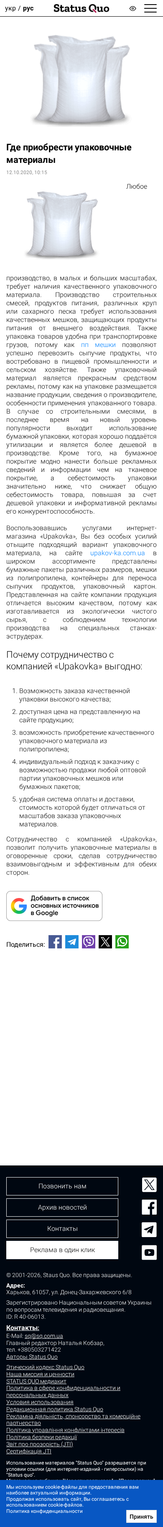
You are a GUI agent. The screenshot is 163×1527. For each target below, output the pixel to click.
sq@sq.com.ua (44, 1335)
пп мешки (98, 345)
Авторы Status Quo (32, 1356)
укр (10, 8)
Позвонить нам (62, 1186)
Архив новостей (62, 1207)
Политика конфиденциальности (44, 1511)
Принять (141, 1516)
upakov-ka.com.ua (117, 553)
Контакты (22, 1328)
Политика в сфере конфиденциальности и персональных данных (63, 1391)
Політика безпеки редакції (41, 1437)
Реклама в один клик (62, 1250)
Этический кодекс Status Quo (45, 1367)
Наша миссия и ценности (40, 1374)
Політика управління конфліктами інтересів (65, 1430)
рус (28, 8)
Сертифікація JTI (28, 1451)
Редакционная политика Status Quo (54, 1409)
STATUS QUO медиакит (36, 1381)
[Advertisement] (81, 1043)
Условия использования (40, 1402)
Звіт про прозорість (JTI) (39, 1444)
